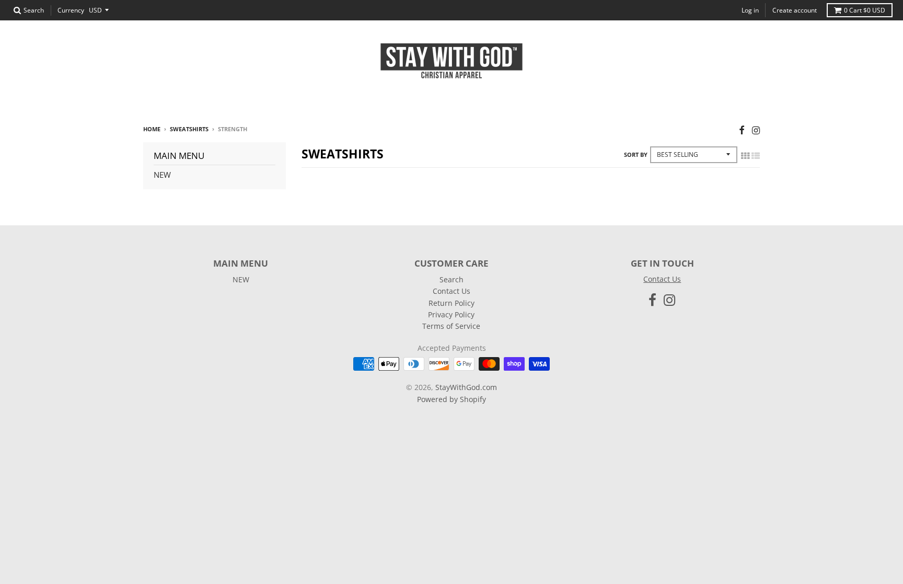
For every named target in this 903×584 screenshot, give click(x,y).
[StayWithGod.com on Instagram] (756, 130)
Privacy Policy (451, 314)
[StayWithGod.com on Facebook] (742, 130)
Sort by (635, 154)
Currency (70, 10)
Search (451, 279)
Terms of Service (451, 326)
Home (151, 129)
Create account (794, 10)
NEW (162, 174)
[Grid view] (745, 156)
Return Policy (451, 303)
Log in (750, 10)
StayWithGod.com (466, 387)
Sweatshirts (189, 129)
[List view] (755, 156)
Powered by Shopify (451, 399)
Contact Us (451, 291)
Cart (864, 10)
